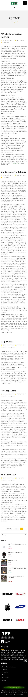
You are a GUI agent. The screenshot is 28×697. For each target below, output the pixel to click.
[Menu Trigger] (25, 3)
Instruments (5, 677)
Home (11, 22)
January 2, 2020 (20, 40)
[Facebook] (2, 637)
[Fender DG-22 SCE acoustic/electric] (4, 570)
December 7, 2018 (21, 175)
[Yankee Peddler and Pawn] (14, 3)
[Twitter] (5, 637)
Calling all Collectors (7, 342)
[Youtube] (12, 637)
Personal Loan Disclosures (9, 667)
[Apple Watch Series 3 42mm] (4, 555)
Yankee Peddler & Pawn (8, 40)
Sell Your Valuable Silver (8, 475)
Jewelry (4, 680)
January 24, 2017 (20, 478)
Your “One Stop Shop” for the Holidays (13, 172)
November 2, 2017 (21, 345)
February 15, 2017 (21, 394)
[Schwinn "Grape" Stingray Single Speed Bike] (4, 578)
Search (25, 534)
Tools (3, 675)
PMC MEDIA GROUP (18, 694)
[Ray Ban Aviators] (4, 562)
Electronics (5, 672)
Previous (8, 528)
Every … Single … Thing (8, 391)
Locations (4, 669)
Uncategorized (6, 42)
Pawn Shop (5, 347)
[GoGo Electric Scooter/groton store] (4, 547)
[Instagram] (9, 637)
